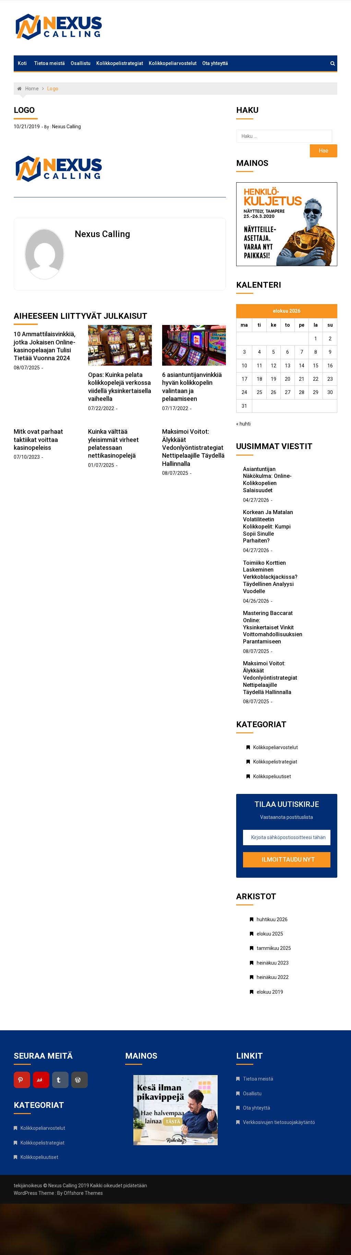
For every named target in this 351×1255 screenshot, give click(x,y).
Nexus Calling (66, 126)
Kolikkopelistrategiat (119, 63)
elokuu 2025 (270, 934)
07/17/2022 (175, 408)
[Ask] (41, 1080)
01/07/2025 (101, 465)
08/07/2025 (27, 367)
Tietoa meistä (49, 63)
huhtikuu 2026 (272, 919)
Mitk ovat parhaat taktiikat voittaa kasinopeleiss (38, 439)
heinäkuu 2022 (273, 977)
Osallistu (80, 63)
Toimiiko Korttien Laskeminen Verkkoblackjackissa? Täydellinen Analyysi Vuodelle (270, 577)
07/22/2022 (101, 408)
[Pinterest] (22, 1080)
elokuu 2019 (270, 992)
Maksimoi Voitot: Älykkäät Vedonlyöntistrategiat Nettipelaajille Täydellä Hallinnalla (193, 447)
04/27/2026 (256, 500)
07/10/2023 (27, 457)
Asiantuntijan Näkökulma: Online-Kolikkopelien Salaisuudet (267, 480)
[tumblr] (60, 1080)
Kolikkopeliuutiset (272, 776)
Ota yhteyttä (215, 63)
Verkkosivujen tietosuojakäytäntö (279, 1122)
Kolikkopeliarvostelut (172, 63)
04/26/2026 (256, 601)
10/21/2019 (27, 126)
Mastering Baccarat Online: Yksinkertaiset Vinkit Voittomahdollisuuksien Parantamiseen (272, 627)
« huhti (243, 424)
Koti (22, 63)
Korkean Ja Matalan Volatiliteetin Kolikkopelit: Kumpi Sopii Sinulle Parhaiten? (268, 526)
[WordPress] (79, 1080)
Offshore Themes (83, 1193)
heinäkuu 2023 (273, 963)
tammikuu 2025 (274, 948)
